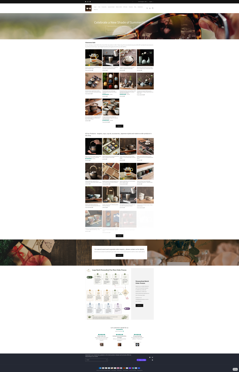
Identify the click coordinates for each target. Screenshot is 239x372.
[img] (119, 330)
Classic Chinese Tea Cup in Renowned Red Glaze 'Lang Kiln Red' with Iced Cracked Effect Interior (127, 229)
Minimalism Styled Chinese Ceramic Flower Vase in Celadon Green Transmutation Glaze (145, 68)
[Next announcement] (132, 1)
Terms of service (125, 370)
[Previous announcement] (106, 1)
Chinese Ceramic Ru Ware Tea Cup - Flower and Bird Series (145, 205)
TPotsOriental (101, 370)
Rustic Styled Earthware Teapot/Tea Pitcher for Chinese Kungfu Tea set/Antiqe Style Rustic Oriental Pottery (93, 118)
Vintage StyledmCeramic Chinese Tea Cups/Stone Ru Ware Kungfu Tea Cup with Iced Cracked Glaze (110, 118)
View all (119, 126)
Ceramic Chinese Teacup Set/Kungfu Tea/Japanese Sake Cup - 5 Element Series (144, 182)
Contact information (132, 370)
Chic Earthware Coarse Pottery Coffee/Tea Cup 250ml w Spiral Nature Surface (110, 68)
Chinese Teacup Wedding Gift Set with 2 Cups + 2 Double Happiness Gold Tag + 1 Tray (93, 229)
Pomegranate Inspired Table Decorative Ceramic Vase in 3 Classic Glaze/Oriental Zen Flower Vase (145, 92)
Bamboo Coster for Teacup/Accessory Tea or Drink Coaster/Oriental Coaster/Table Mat (111, 182)
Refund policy (119, 370)
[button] (95, 7)
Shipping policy (140, 370)
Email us (119, 255)
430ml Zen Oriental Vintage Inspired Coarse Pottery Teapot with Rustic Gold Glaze (93, 157)
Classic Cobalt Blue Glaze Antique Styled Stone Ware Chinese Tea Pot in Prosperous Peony (144, 229)
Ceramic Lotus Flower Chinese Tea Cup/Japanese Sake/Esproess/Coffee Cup (92, 205)
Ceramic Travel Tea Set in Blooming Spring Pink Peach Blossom (110, 205)
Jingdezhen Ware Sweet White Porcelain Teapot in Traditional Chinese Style (127, 68)
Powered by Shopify (107, 370)
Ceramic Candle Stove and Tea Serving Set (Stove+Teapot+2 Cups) (93, 68)
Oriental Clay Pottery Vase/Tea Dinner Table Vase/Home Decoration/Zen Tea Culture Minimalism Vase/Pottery (128, 92)
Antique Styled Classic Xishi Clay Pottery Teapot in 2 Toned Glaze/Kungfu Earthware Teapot (127, 157)
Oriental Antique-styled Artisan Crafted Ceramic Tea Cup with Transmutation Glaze (93, 91)
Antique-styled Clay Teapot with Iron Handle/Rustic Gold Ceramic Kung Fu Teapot (93, 182)
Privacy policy (113, 370)
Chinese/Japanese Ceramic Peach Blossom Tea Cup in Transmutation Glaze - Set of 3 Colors (110, 229)
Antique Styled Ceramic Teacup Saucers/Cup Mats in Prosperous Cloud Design (111, 157)
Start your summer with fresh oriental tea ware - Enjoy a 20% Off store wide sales (119, 31)
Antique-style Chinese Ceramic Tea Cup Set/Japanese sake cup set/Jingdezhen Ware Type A (145, 157)
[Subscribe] (106, 359)
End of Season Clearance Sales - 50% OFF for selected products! (119, 27)
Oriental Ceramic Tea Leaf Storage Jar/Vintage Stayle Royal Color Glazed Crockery (109, 92)
